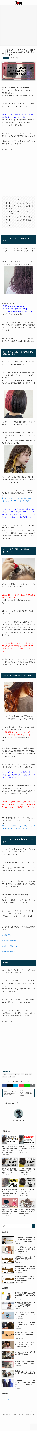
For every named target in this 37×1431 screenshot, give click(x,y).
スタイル (11, 1074)
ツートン (17, 1074)
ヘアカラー (6, 58)
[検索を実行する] (33, 1226)
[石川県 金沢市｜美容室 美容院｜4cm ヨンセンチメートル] (18, 2)
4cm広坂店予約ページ (9, 935)
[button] (4, 1085)
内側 (30, 1074)
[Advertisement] (18, 26)
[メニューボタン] (2, 2)
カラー (5, 1074)
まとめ (8, 225)
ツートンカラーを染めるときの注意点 (19, 217)
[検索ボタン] (34, 2)
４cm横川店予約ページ (9, 946)
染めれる (4, 1076)
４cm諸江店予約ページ (9, 940)
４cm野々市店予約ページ (10, 951)
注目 (9, 1076)
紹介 (13, 1076)
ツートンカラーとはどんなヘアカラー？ (19, 203)
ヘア (22, 1074)
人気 (26, 1074)
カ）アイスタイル (18, 1120)
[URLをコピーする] (32, 1085)
